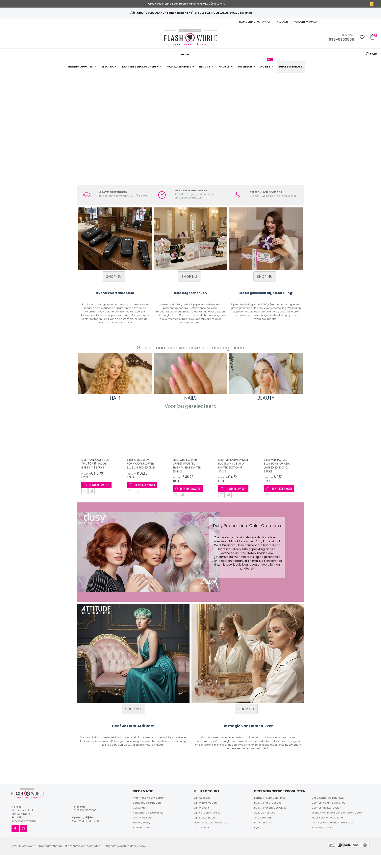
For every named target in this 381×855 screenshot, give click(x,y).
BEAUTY (265, 398)
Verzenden (140, 808)
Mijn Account (201, 798)
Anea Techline (263, 817)
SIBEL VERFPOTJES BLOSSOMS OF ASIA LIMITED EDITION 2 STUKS (231, 465)
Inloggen (282, 21)
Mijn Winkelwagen (205, 803)
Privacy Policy (141, 822)
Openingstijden (143, 817)
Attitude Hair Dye (264, 813)
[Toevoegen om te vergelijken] (91, 491)
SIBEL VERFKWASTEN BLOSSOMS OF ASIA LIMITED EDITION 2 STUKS (277, 465)
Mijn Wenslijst (201, 808)
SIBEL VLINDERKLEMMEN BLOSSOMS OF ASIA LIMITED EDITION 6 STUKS (187, 465)
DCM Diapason (263, 822)
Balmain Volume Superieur (329, 803)
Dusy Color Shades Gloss (270, 808)
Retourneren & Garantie (148, 813)
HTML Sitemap (142, 827)
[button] (362, 37)
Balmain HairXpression (326, 808)
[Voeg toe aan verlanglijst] (84, 491)
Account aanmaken (306, 21)
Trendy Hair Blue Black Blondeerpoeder (337, 813)
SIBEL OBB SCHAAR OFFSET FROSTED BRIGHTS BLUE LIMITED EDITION (141, 465)
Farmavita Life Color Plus (269, 798)
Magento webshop (117, 846)
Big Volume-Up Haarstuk (328, 798)
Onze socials (201, 827)
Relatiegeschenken (324, 827)
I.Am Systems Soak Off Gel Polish (333, 822)
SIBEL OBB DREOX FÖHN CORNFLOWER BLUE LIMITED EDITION (95, 463)
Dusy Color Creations (267, 803)
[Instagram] (23, 828)
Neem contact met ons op (254, 21)
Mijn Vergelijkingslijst (206, 813)
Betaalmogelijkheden (147, 803)
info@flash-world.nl (24, 821)
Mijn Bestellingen (204, 817)
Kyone (258, 827)
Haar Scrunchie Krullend (327, 817)
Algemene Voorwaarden (149, 798)
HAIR (115, 398)
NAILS (190, 398)
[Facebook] (15, 828)
